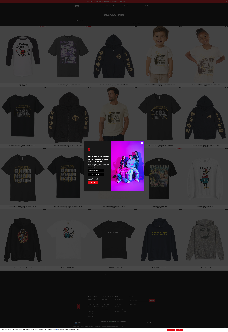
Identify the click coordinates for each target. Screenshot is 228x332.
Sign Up (93, 182)
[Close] (226, 329)
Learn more (171, 329)
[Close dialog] (142, 143)
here (57, 329)
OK (179, 329)
